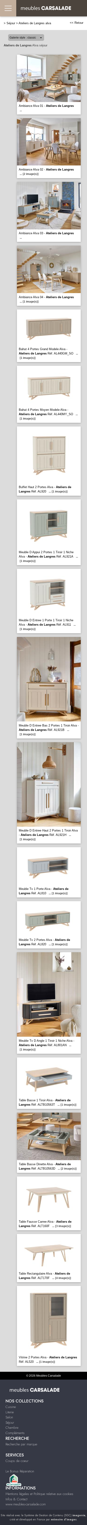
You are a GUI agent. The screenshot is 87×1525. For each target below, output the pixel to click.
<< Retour (76, 22)
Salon (9, 1417)
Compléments (15, 1432)
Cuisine (11, 1406)
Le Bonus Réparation (20, 1471)
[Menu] (8, 8)
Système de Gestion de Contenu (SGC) (54, 1515)
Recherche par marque (21, 1444)
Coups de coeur (17, 1460)
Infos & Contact (16, 1499)
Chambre (12, 1427)
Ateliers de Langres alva (35, 23)
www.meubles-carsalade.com (26, 1504)
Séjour (10, 23)
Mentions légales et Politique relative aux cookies (39, 1493)
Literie (10, 1412)
